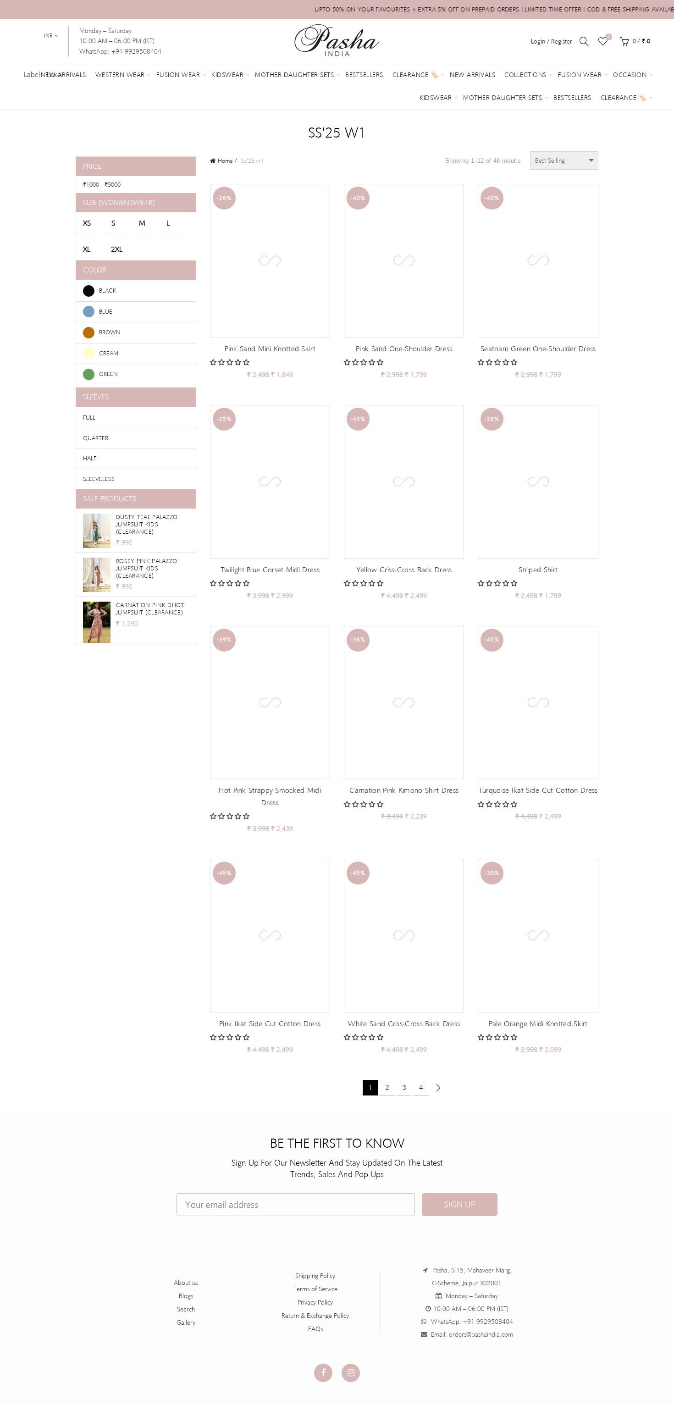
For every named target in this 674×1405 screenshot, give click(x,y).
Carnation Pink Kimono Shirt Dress (404, 790)
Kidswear (227, 74)
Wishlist (609, 36)
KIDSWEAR (436, 97)
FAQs (315, 1329)
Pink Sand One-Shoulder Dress (404, 348)
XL (86, 249)
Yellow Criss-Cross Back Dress (404, 569)
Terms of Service (315, 1289)
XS (87, 223)
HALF (89, 458)
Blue (105, 311)
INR (48, 36)
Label (32, 74)
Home (225, 160)
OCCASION (629, 74)
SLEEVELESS (99, 479)
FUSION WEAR (580, 74)
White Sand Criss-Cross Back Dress (404, 1023)
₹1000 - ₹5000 (102, 184)
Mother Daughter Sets (294, 74)
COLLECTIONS (525, 74)
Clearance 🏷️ (415, 74)
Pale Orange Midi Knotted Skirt (538, 1023)
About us (186, 1282)
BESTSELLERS (572, 97)
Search (186, 1309)
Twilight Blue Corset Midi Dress (270, 569)
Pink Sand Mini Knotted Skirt (270, 348)
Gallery (186, 1322)
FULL (89, 417)
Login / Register (551, 41)
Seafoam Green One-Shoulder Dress (538, 348)
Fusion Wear (178, 74)
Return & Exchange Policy (315, 1315)
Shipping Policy (315, 1275)
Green (108, 374)
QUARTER (95, 438)
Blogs (186, 1296)
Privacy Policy (315, 1302)
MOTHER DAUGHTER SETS (502, 97)
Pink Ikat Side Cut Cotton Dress (269, 1023)
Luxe (54, 74)
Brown (110, 332)
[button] (230, 362)
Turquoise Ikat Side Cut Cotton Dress (538, 790)
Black (107, 290)
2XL (116, 249)
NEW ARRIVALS (472, 74)
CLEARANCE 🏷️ (624, 97)
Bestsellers (364, 74)
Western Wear (120, 74)
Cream (108, 353)
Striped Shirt (538, 569)
